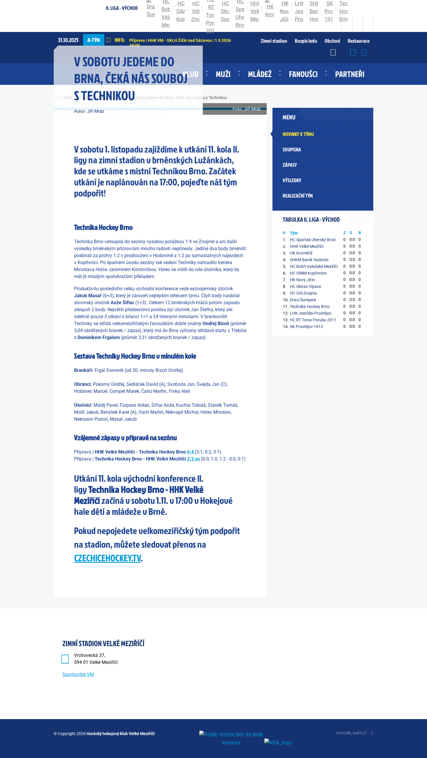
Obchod (332, 41)
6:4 (190, 452)
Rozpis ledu (306, 41)
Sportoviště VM (78, 674)
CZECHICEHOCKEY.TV (107, 557)
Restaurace (358, 41)
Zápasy (290, 165)
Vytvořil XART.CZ (351, 733)
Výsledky (292, 180)
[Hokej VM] (67, 23)
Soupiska (292, 149)
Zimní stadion (274, 41)
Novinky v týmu (298, 134)
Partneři (350, 74)
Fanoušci (303, 74)
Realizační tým (298, 195)
